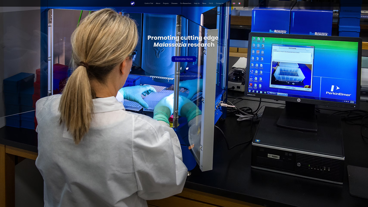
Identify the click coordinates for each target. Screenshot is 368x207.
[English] (234, 3)
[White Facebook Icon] (181, 68)
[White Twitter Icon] (187, 68)
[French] (239, 3)
